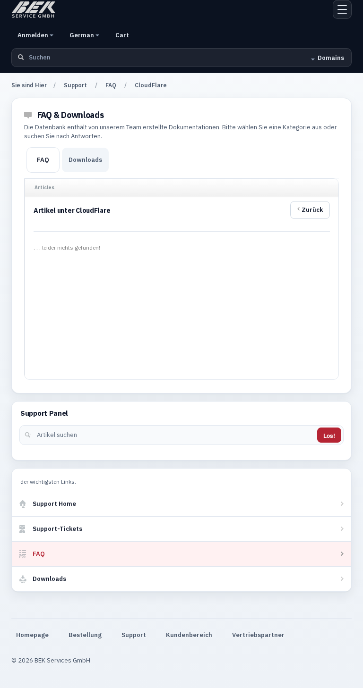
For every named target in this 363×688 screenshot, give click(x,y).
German (82, 35)
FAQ (110, 85)
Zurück (312, 210)
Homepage (32, 635)
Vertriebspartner (258, 635)
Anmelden (33, 35)
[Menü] (342, 9)
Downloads (85, 160)
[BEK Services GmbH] (33, 9)
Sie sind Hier (29, 85)
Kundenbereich (189, 635)
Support (75, 85)
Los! (329, 435)
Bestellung (85, 635)
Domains (331, 58)
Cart (122, 35)
